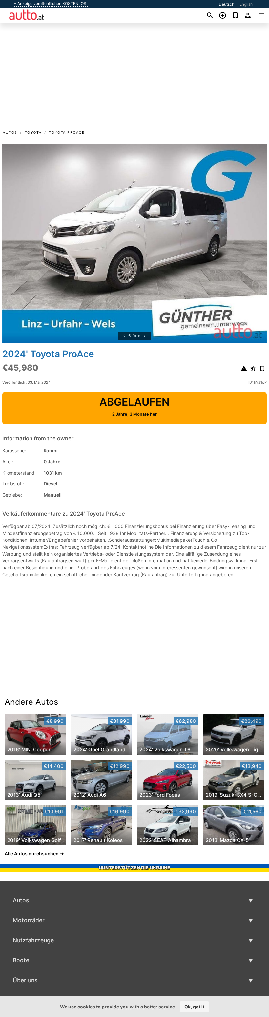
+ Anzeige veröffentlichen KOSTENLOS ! (51, 3)
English (246, 4)
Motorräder (29, 920)
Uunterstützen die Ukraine (134, 867)
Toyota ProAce (67, 132)
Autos (10, 132)
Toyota (33, 132)
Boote (21, 960)
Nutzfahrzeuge (33, 940)
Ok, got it (194, 1006)
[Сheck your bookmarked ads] (235, 15)
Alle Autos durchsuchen (32, 853)
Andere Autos (31, 702)
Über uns (25, 980)
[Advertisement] (134, 80)
